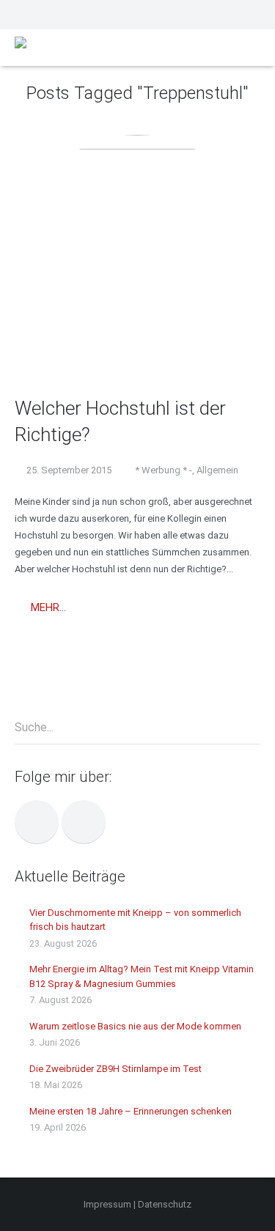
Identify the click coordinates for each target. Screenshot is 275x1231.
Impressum (107, 1204)
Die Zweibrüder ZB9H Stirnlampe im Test (115, 1068)
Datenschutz (164, 1204)
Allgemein (217, 470)
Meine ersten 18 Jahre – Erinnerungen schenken (130, 1111)
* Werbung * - (163, 470)
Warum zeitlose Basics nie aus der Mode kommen (135, 1026)
